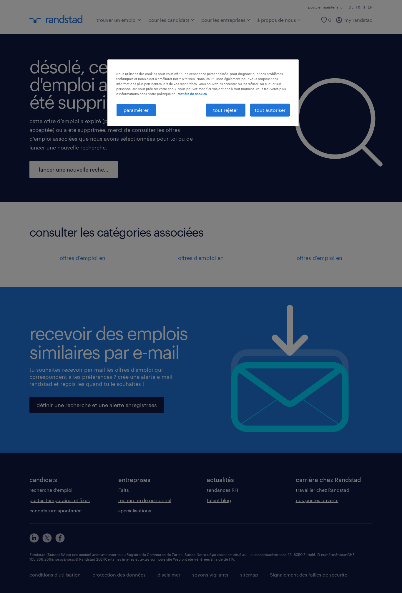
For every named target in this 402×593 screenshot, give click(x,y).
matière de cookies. (192, 94)
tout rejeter (225, 110)
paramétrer (136, 110)
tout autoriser (270, 110)
